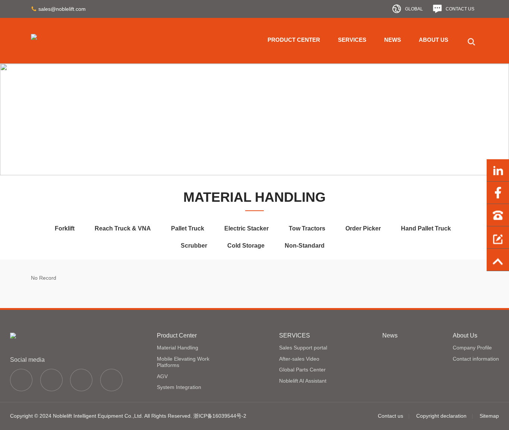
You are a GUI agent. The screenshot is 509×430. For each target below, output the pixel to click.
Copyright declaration (441, 416)
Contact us (390, 416)
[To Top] (498, 260)
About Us (433, 40)
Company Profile (472, 348)
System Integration (179, 387)
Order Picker (363, 228)
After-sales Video (299, 359)
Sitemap (489, 416)
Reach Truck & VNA (123, 228)
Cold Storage (246, 245)
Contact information (476, 359)
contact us (460, 9)
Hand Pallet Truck (426, 228)
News (392, 40)
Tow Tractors (307, 228)
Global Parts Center (302, 370)
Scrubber (194, 245)
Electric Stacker (246, 228)
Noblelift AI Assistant (302, 381)
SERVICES (352, 40)
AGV (162, 376)
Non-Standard (305, 245)
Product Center (294, 40)
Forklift (65, 228)
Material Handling (177, 348)
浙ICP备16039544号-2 (219, 416)
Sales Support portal (303, 348)
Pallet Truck (187, 228)
